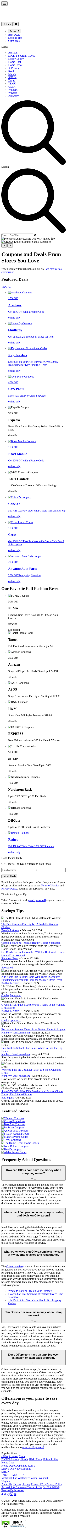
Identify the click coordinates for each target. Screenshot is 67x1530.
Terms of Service (50, 885)
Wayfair (5, 1481)
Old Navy (15, 1468)
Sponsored (54, 942)
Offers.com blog (15, 1266)
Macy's (5, 1468)
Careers (17, 1484)
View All (6, 286)
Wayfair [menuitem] (12, 92)
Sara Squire (7, 1097)
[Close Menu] (16, 24)
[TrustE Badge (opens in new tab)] (13, 1527)
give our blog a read (33, 1447)
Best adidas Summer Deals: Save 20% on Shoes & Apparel (33, 1029)
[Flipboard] (15, 1494)
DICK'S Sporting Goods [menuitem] (21, 55)
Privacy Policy (9, 888)
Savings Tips (15, 37)
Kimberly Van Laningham (15, 1032)
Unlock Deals (9, 876)
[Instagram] (11, 1494)
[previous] (4, 245)
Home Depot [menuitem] (15, 64)
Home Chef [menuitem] (14, 61)
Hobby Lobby (50, 1459)
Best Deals (14, 34)
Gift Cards (14, 40)
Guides (44, 942)
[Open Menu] (4, 3)
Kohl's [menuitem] (11, 71)
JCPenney (21, 1465)
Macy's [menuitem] (12, 74)
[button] (14, 31)
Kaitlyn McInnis (10, 983)
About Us (6, 1484)
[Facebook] (2, 1494)
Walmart (43, 1478)
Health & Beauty (30, 942)
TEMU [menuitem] (12, 83)
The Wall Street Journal (25, 1478)
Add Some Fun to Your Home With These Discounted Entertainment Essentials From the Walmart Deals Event (31, 978)
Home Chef (7, 1462)
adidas (4, 1456)
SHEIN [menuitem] (12, 77)
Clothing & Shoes (11, 942)
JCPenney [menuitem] (13, 68)
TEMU (13, 1474)
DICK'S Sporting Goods (14, 1459)
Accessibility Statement (14, 1487)
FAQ (43, 1484)
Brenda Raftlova (10, 930)
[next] (10, 245)
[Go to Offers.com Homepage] (33, 20)
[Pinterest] (5, 1494)
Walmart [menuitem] (12, 89)
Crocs (22, 1456)
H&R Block (35, 1459)
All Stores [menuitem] (13, 95)
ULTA (21, 1474)
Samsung (26, 1468)
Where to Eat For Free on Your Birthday (30, 1290)
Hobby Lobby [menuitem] (16, 58)
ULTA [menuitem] (11, 86)
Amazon (13, 1456)
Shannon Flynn (9, 958)
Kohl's (31, 1465)
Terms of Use (34, 1487)
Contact (35, 1484)
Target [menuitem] (11, 80)
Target (4, 1474)
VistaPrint (6, 1478)
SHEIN (5, 1471)
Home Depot (8, 1465)
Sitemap (26, 1484)
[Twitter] (7, 1494)
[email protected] (36, 900)
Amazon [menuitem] (13, 52)
